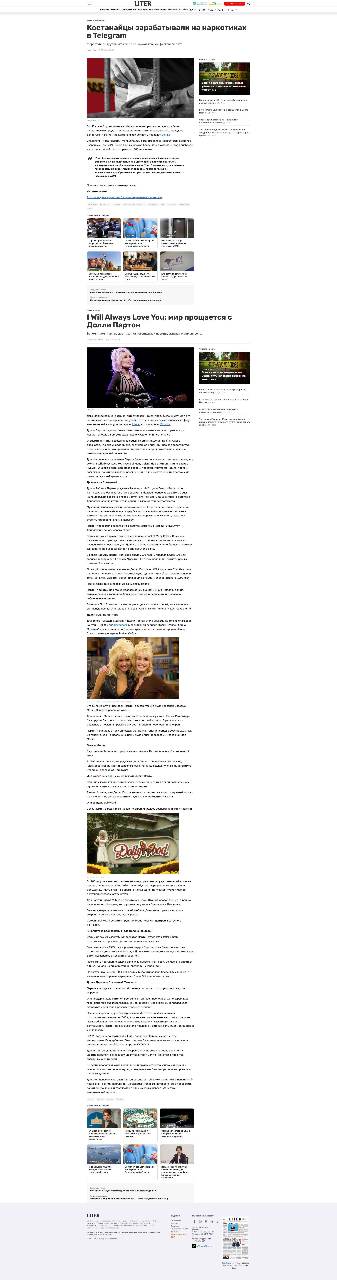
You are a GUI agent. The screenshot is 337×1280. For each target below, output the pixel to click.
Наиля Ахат (92, 50)
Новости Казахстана (109, 10)
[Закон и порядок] (201, 3)
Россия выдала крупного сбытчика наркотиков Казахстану (124, 197)
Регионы (183, 10)
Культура (172, 10)
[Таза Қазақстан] (216, 3)
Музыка (100, 1099)
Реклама (174, 1223)
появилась (120, 624)
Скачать (225, 1263)
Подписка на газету (235, 4)
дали (111, 776)
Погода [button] (231, 10)
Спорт (163, 10)
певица (91, 1099)
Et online (165, 424)
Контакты (175, 1232)
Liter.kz (165, 134)
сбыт (163, 204)
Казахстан (104, 204)
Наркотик (172, 204)
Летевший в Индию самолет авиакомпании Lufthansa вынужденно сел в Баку (129, 1198)
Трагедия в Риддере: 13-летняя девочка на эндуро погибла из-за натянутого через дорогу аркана (224, 132)
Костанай (116, 204)
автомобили (184, 204)
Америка (119, 1099)
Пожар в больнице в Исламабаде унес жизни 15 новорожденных (123, 1191)
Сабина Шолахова (95, 339)
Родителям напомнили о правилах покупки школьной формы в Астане (126, 292)
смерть (110, 1099)
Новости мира (129, 10)
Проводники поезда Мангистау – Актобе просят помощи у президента (126, 300)
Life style (154, 10)
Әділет (192, 10)
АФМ (90, 209)
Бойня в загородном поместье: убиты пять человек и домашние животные (224, 86)
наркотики (92, 204)
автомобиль (152, 204)
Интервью (143, 10)
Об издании (176, 1220)
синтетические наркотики (134, 204)
